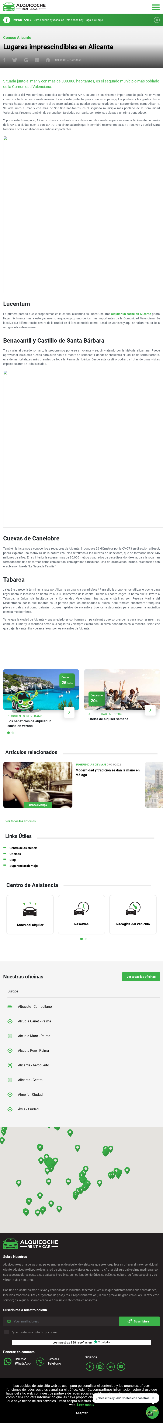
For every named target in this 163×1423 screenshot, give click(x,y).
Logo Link (24, 7)
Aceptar (82, 1413)
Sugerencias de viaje (24, 865)
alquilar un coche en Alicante (131, 314)
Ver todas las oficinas (141, 976)
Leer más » (85, 1405)
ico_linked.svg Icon (110, 1366)
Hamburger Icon (156, 7)
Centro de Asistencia (24, 848)
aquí (100, 19)
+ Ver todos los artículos (19, 821)
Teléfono (54, 1363)
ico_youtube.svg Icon (121, 1366)
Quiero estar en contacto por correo (35, 1332)
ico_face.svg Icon (90, 1366)
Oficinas (15, 854)
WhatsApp (23, 1363)
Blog (13, 860)
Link (41, 699)
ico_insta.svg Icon (100, 1366)
